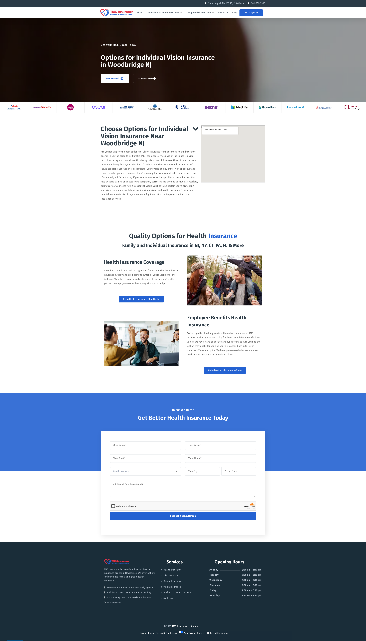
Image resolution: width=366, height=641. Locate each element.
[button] (251, 12)
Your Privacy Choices (194, 633)
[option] (14, 107)
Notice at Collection (217, 633)
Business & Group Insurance (178, 592)
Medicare (168, 598)
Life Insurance (170, 575)
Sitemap (194, 626)
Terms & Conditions (166, 633)
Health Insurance (172, 569)
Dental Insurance (172, 581)
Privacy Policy (147, 633)
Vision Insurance (172, 587)
